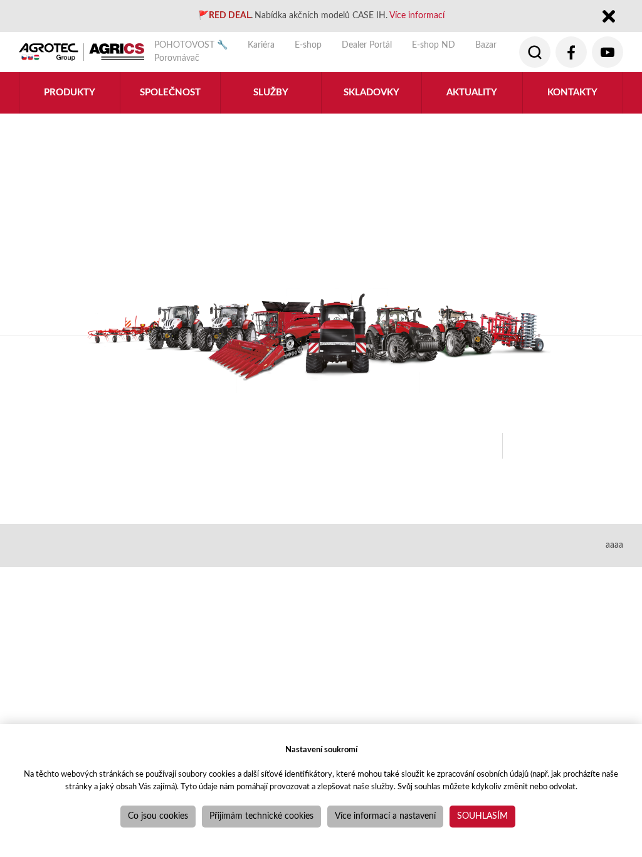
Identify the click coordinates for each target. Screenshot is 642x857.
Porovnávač (176, 58)
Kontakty (572, 92)
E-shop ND (433, 45)
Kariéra (261, 45)
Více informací (417, 15)
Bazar (486, 45)
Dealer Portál (367, 45)
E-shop (308, 45)
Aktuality (471, 92)
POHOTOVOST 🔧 (191, 45)
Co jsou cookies (158, 816)
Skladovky (371, 92)
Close (608, 17)
